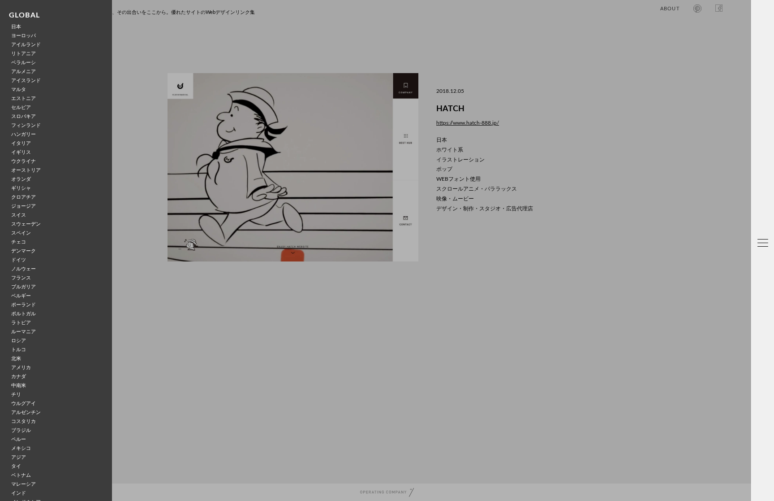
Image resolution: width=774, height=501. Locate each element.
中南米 (18, 385)
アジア (18, 457)
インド (18, 493)
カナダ (18, 376)
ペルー (18, 439)
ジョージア (23, 206)
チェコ (18, 242)
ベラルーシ (23, 62)
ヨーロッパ (23, 35)
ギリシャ (21, 188)
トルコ (18, 349)
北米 (16, 358)
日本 (16, 26)
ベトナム (21, 475)
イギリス (21, 152)
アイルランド (26, 44)
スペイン (21, 233)
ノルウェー (23, 268)
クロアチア (23, 197)
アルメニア (23, 71)
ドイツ (18, 259)
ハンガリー (23, 134)
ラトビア (21, 322)
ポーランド (23, 304)
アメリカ (21, 367)
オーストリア (26, 170)
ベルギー (21, 295)
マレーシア (23, 484)
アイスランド (26, 80)
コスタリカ (23, 421)
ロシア (18, 340)
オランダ (21, 179)
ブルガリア (23, 286)
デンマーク (23, 250)
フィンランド (26, 125)
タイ (16, 466)
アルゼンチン (26, 412)
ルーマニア (23, 331)
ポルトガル (23, 313)
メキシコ (21, 448)
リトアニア (23, 53)
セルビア (21, 107)
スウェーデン (26, 224)
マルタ (18, 89)
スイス (18, 215)
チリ (16, 394)
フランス (21, 277)
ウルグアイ (23, 403)
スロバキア (23, 116)
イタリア (21, 143)
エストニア (23, 98)
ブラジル (21, 430)
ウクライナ (23, 161)
